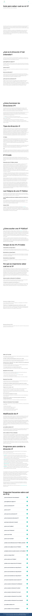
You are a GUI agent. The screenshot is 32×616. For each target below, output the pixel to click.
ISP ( (5, 117)
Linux (17, 373)
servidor (24, 206)
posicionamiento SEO (24, 485)
